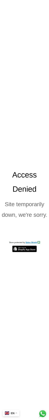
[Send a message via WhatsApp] (43, 414)
